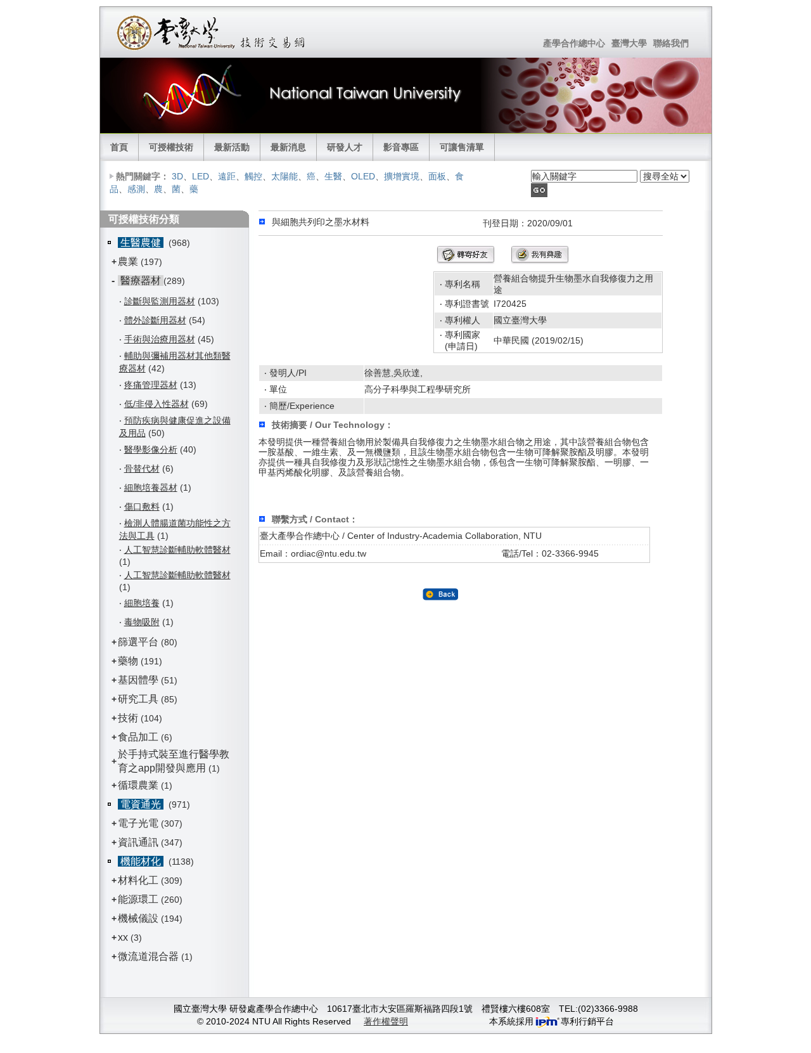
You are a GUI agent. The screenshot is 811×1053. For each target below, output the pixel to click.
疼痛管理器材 (150, 385)
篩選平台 (138, 641)
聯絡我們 (671, 43)
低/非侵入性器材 (156, 404)
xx (123, 937)
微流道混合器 (148, 956)
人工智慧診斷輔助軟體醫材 (177, 550)
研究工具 (138, 699)
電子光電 (138, 823)
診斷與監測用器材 (159, 301)
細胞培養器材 (150, 487)
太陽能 (284, 176)
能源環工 (138, 899)
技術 (128, 718)
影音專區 (401, 147)
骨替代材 (142, 468)
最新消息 (288, 147)
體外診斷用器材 (155, 320)
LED (200, 176)
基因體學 (138, 680)
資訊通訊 (138, 842)
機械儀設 (138, 918)
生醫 (333, 176)
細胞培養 (142, 603)
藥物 (128, 661)
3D (177, 176)
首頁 (119, 147)
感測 (136, 189)
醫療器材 (140, 280)
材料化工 (138, 880)
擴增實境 (401, 176)
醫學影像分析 (150, 449)
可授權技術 (171, 147)
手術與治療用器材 (159, 339)
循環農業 (138, 785)
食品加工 (138, 737)
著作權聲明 (386, 1021)
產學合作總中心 (574, 43)
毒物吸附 (142, 622)
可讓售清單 (462, 147)
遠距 (227, 176)
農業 (128, 261)
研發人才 (344, 147)
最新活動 (232, 147)
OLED (363, 176)
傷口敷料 (142, 506)
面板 (437, 176)
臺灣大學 (629, 43)
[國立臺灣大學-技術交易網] (212, 32)
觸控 (253, 176)
